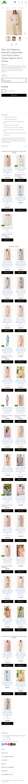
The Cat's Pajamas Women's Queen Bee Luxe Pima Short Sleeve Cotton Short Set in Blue (20, 441)
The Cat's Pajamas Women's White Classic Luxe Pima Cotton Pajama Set (20, 591)
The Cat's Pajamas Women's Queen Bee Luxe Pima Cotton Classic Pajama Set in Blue (7, 200)
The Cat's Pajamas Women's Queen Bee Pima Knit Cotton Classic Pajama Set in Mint (7, 350)
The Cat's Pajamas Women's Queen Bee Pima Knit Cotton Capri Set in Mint (7, 499)
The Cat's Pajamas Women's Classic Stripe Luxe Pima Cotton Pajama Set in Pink (20, 499)
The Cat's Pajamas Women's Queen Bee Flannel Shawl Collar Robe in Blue (21, 292)
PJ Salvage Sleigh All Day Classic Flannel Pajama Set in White (20, 169)
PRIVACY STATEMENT (7, 767)
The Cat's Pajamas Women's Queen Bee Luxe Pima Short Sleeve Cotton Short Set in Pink (7, 469)
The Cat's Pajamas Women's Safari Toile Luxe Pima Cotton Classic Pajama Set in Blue (21, 469)
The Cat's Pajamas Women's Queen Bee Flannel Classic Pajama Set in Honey (20, 381)
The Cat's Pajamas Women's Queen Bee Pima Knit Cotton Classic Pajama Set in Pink (7, 441)
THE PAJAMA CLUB (6, 774)
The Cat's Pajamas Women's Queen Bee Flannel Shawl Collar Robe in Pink (21, 350)
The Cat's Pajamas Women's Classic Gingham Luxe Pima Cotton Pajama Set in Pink (7, 320)
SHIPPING (4, 771)
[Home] (3, 2)
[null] (12, 44)
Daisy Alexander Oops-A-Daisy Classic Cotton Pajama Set (20, 199)
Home (2, 7)
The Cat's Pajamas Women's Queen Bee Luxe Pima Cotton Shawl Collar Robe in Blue (7, 292)
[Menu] (26, 2)
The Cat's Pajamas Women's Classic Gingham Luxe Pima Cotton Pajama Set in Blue (21, 320)
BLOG (3, 749)
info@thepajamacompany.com (10, 741)
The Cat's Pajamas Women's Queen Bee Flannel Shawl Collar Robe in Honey (21, 655)
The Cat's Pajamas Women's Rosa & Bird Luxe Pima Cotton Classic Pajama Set (7, 560)
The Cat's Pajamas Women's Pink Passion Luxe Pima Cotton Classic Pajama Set (20, 409)
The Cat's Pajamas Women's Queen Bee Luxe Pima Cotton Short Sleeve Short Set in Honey (7, 591)
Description (5, 115)
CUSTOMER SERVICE (7, 756)
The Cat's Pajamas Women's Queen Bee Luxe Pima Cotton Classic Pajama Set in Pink (7, 170)
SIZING (3, 763)
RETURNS (4, 760)
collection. (5, 71)
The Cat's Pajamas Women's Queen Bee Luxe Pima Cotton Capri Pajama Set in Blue (20, 263)
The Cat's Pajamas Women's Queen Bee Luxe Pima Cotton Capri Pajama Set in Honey (7, 263)
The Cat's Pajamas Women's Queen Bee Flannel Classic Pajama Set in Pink (7, 381)
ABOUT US (4, 753)
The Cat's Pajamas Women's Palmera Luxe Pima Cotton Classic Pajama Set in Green (20, 621)
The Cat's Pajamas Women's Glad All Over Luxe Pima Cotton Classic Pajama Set (7, 409)
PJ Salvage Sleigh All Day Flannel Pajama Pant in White (7, 229)
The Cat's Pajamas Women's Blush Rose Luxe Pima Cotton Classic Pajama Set (21, 560)
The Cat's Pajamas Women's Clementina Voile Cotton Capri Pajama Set (7, 621)
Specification (5, 146)
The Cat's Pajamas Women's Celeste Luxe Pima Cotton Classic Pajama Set (20, 530)
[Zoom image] (25, 34)
